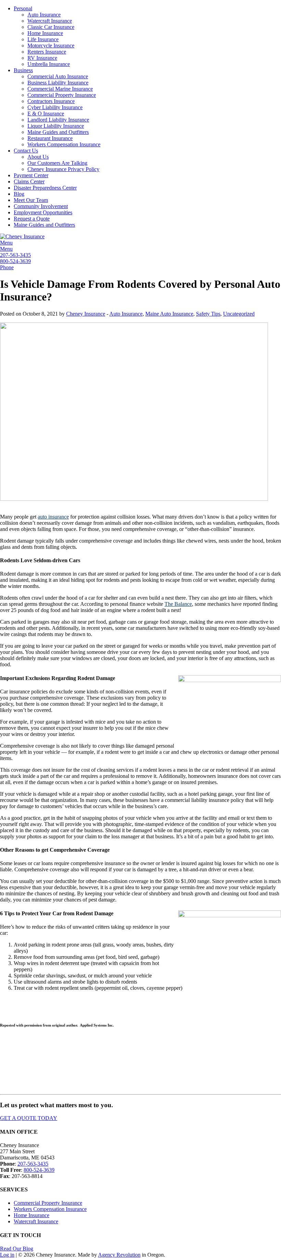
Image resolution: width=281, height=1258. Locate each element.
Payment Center (31, 175)
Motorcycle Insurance (50, 45)
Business (23, 70)
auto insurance (53, 517)
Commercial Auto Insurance (57, 76)
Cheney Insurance (85, 314)
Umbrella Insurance (48, 64)
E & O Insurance (45, 113)
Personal (23, 8)
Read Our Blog (16, 1248)
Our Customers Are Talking (57, 163)
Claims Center (29, 181)
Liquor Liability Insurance (55, 126)
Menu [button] (6, 243)
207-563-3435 (15, 255)
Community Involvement (41, 206)
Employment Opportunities (43, 212)
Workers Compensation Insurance (63, 144)
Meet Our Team (31, 200)
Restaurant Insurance (50, 138)
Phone (7, 267)
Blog (19, 194)
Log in (7, 1255)
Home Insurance (45, 33)
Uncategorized (239, 314)
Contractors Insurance (51, 101)
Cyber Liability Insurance (55, 107)
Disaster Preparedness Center (45, 188)
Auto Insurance (44, 15)
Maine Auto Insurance (169, 314)
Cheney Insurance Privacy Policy (63, 169)
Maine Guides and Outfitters (58, 132)
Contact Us (26, 151)
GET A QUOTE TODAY (28, 1118)
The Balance (178, 604)
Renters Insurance (46, 52)
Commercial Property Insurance (61, 95)
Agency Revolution (119, 1255)
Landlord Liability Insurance (58, 120)
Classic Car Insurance (50, 27)
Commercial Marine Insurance (60, 89)
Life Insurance (43, 39)
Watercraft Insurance (49, 21)
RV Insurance (42, 58)
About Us (38, 157)
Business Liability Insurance (57, 83)
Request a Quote (32, 219)
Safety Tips (208, 314)
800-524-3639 (15, 261)
